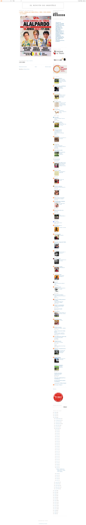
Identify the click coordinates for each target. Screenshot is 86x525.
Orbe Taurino (56, 213)
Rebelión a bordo (57, 258)
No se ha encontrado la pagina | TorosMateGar (59, 381)
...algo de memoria (57, 287)
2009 (55, 512)
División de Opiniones (58, 186)
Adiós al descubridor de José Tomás (59, 345)
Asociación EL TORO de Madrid (60, 383)
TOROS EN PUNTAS (58, 130)
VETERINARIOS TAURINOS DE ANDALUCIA (59, 202)
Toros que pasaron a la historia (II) (62, 138)
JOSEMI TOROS (57, 234)
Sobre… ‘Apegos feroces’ (58, 222)
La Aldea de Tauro (57, 101)
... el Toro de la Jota (57, 274)
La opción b (56, 221)
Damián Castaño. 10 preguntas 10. (62, 252)
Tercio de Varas (57, 159)
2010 (55, 510)
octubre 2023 (57, 422)
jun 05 (57, 475)
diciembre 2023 (58, 418)
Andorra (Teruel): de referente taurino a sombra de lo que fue (62, 164)
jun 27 (57, 434)
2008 (55, 513)
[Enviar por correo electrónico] (19, 62)
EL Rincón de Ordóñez (43, 5)
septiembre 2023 (58, 423)
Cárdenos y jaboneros (58, 78)
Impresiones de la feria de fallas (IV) (59, 187)
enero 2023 (57, 488)
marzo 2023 (57, 485)
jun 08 (57, 466)
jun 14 (57, 456)
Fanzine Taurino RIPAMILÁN (61, 276)
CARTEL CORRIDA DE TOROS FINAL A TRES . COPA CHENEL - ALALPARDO (35, 12)
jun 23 (57, 441)
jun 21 (57, 444)
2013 (55, 505)
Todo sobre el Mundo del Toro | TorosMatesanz (59, 378)
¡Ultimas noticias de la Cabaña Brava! (59, 331)
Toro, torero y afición (58, 122)
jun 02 (57, 478)
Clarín (55, 344)
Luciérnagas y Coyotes (58, 266)
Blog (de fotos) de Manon (58, 294)
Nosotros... (55, 389)
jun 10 (57, 462)
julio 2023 (57, 426)
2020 (55, 494)
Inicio (36, 66)
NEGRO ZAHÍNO (57, 357)
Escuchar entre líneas (58, 373)
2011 (55, 508)
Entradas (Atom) (26, 69)
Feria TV (56, 282)
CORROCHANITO (57, 341)
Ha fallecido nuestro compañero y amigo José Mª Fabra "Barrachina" (59, 333)
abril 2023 (57, 483)
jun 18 (57, 449)
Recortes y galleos (57, 170)
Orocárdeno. (56, 251)
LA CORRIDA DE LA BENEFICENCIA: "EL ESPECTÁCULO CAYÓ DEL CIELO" (59, 132)
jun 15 (57, 454)
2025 (55, 414)
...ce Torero (61, 320)
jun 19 (57, 448)
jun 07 (57, 467)
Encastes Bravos (57, 93)
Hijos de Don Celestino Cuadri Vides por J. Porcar (62, 124)
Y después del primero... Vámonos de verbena (62, 111)
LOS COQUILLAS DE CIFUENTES (58, 151)
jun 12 (57, 459)
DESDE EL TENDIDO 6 (58, 365)
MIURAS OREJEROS (61, 88)
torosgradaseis (57, 109)
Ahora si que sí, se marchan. (58, 342)
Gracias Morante (56, 159)
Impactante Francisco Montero (59, 198)
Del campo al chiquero (58, 384)
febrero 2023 (57, 487)
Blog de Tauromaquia (58, 308)
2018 (55, 497)
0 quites (31, 60)
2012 (55, 507)
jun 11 (57, 461)
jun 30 (57, 430)
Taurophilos (56, 117)
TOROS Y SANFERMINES (59, 305)
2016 (55, 500)
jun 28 (57, 433)
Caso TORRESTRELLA (62, 215)
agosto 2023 (57, 425)
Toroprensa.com (57, 189)
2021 (55, 492)
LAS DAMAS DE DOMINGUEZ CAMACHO (62, 351)
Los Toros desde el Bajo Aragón (60, 162)
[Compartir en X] (22, 62)
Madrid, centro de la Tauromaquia (62, 359)
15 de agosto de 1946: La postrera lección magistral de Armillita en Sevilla (62, 104)
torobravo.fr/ (56, 144)
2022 (55, 490)
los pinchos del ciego (58, 319)
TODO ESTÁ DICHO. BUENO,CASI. (58, 375)
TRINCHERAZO (62, 267)
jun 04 (57, 476)
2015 (55, 502)
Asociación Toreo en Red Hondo (60, 86)
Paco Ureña (56, 211)
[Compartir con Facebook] (23, 62)
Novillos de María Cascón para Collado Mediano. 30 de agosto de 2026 (62, 81)
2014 (55, 503)
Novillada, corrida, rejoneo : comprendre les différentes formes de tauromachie (59, 146)
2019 (55, 495)
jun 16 (57, 452)
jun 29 (57, 431)
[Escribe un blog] (20, 62)
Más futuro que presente (61, 180)
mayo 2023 (57, 482)
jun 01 (57, 480)
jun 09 (57, 464)
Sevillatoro (56, 178)
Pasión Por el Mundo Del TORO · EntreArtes (60, 242)
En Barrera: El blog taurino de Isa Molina (59, 300)
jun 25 (57, 438)
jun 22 (57, 443)
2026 (55, 412)
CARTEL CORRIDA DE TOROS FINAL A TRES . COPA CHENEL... (60, 470)
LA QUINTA (61, 235)
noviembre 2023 (58, 420)
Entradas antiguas (48, 66)
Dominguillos (56, 136)
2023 (55, 417)
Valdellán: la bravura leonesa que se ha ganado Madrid (62, 95)
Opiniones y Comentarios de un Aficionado (59, 349)
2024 (55, 415)
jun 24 (57, 439)
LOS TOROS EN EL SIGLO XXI (60, 336)
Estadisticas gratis (43, 523)
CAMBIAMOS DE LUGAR (58, 306)
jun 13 (57, 457)
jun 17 (57, 451)
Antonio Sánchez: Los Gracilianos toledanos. (62, 313)
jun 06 (57, 473)
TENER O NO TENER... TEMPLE (60, 328)
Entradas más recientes (23, 66)
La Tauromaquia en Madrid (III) (62, 172)
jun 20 (57, 446)
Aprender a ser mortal (62, 227)
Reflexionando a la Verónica (59, 197)
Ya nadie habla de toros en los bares (62, 260)
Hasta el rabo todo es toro (59, 210)
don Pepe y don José (58, 327)
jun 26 (57, 436)
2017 (55, 498)
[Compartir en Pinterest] (24, 62)
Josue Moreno (56, 311)
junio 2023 (57, 428)
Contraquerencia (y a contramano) (58, 226)
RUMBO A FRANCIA (61, 367)
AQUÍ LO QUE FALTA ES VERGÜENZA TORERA (58, 302)
